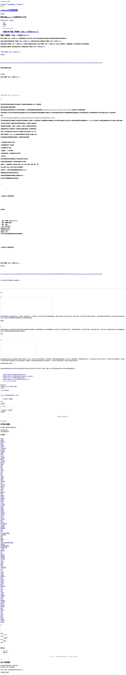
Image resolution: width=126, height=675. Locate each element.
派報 (2, 561)
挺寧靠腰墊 (3, 534)
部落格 (4, 24)
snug (1, 292)
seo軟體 (2, 549)
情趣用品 (3, 595)
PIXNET (53, 656)
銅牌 (2, 564)
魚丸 (2, 475)
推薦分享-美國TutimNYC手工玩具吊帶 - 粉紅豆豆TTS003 (16, 379)
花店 (2, 553)
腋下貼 (2, 454)
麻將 (2, 587)
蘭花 (2, 531)
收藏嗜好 (11, 399)
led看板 (2, 575)
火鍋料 (2, 478)
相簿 (4, 23)
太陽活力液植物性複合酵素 (7, 542)
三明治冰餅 (3, 448)
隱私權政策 (70, 656)
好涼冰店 (3, 449)
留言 (13, 395)
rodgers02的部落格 (9, 10)
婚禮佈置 (3, 556)
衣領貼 (2, 438)
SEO (2, 551)
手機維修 (3, 602)
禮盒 (11, 363)
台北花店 (3, 559)
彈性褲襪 (3, 586)
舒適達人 (10, 368)
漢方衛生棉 (20, 368)
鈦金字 (2, 573)
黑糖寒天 (3, 544)
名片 (4, 26)
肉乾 (2, 473)
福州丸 (2, 479)
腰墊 (2, 538)
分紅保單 (3, 525)
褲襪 (2, 584)
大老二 (2, 589)
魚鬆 (2, 333)
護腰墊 (2, 539)
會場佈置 (3, 558)
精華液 (2, 609)
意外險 (2, 522)
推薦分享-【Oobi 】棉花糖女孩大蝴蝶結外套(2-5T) (14, 377)
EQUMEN (3, 620)
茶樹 (2, 611)
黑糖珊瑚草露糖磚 (5, 545)
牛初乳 (2, 517)
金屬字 (2, 566)
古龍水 (2, 614)
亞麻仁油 (3, 514)
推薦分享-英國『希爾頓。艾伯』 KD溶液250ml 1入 (21, 32)
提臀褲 (2, 622)
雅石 (2, 530)
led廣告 (2, 572)
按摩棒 (2, 597)
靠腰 (2, 536)
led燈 (2, 569)
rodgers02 (3, 387)
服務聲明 (75, 656)
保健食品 (3, 512)
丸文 (8, 359)
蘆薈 (2, 608)
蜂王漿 (2, 515)
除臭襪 (4, 316)
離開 (7, 672)
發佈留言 (2, 411)
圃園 (2, 616)
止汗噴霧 (3, 457)
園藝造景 (3, 526)
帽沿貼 (2, 440)
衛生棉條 (3, 605)
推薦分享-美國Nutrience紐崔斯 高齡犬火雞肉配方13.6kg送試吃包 (18, 376)
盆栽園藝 (3, 528)
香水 (2, 613)
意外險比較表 (4, 523)
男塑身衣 (19, 329)
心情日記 (11, 20)
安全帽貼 (3, 451)
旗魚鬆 (58, 359)
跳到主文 (3, 13)
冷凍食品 (3, 481)
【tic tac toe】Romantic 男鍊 (9, 381)
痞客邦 (9, 395)
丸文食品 (13, 359)
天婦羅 (2, 476)
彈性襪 (2, 583)
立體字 (2, 562)
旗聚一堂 (3, 462)
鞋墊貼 (2, 459)
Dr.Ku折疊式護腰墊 (5, 533)
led (1, 570)
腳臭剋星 (12, 316)
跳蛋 (2, 598)
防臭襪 (2, 446)
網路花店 (3, 555)
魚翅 (2, 483)
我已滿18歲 (3, 672)
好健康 (2, 511)
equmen (9, 329)
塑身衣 (2, 320)
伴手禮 (2, 470)
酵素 (2, 520)
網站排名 (3, 550)
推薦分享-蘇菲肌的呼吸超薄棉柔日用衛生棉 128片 (14, 374)
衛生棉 (4, 368)
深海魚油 (3, 519)
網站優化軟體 (4, 547)
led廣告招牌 (3, 567)
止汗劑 (2, 456)
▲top (2, 401)
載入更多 (2, 403)
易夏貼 (2, 453)
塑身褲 (2, 619)
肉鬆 (2, 467)
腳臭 (2, 443)
